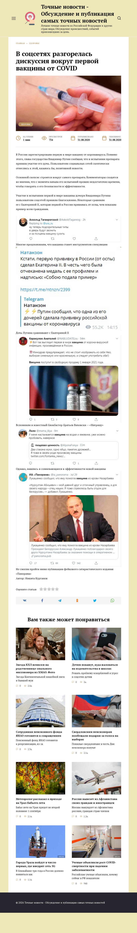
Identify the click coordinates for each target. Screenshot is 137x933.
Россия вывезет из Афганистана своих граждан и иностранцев (94, 800)
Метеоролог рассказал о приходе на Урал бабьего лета (39, 800)
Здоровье (25, 124)
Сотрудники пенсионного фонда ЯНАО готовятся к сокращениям (39, 733)
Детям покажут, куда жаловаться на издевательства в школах (95, 666)
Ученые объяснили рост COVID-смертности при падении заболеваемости (94, 866)
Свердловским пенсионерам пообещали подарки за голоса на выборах (95, 735)
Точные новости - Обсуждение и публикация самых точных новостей (77, 13)
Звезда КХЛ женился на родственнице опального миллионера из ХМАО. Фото (35, 668)
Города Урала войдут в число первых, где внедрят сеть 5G (36, 864)
